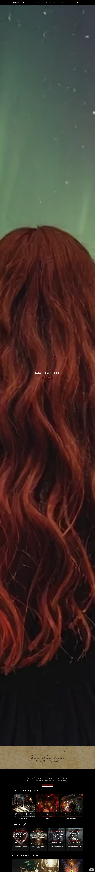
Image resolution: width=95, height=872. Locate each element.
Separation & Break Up (71, 818)
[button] (29, 2)
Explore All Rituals (47, 785)
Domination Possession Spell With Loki (56, 846)
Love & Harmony (23, 818)
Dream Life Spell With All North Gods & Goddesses (38, 847)
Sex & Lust (46, 818)
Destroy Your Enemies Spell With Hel (74, 846)
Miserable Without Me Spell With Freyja (20, 846)
